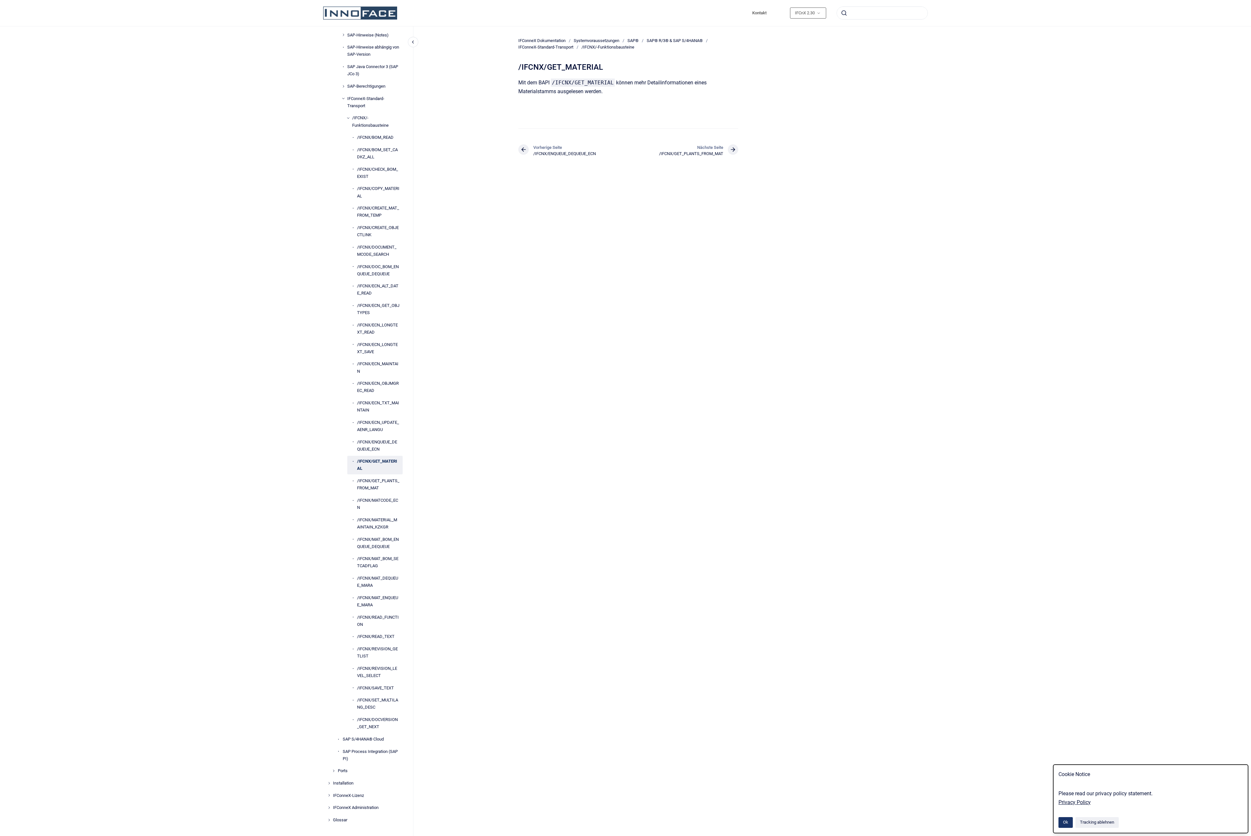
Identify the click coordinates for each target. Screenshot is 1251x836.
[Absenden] (844, 13)
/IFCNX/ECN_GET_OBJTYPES (378, 309)
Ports (343, 770)
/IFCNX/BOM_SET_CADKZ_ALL (377, 153)
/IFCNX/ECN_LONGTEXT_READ (377, 329)
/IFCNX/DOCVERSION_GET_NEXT (377, 723)
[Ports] (333, 770)
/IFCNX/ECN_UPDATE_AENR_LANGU (378, 426)
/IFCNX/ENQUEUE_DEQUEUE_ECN (377, 446)
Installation (343, 783)
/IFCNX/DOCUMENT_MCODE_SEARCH (376, 251)
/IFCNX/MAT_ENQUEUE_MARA (377, 601)
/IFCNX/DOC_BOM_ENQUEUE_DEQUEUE (378, 270)
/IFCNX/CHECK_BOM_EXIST (377, 173)
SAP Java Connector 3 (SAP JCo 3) (372, 70)
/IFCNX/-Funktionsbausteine (370, 121)
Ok (1065, 822)
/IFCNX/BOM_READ (375, 137)
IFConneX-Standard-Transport (365, 102)
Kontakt (759, 12)
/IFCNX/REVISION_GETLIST (377, 652)
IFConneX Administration (356, 807)
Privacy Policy (1074, 802)
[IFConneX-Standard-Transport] (343, 98)
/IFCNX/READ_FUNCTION (378, 621)
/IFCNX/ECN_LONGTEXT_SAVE (377, 348)
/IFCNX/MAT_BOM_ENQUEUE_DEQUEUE (378, 543)
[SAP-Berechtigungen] (343, 86)
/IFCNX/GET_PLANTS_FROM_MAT (378, 484)
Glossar (340, 819)
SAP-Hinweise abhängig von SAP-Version (373, 51)
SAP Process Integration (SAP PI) (370, 755)
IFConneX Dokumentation (542, 40)
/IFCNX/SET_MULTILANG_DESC (377, 704)
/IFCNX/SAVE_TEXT (375, 687)
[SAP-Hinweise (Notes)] (343, 34)
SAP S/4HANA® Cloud (363, 739)
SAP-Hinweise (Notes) (368, 35)
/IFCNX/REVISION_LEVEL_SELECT (377, 672)
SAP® (633, 40)
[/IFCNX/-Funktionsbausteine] (348, 118)
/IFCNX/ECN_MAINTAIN (377, 367)
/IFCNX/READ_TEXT (376, 636)
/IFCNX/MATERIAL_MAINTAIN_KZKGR (377, 523)
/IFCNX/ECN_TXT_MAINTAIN (378, 406)
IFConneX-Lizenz (348, 795)
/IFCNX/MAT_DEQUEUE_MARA (377, 582)
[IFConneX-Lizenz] (329, 795)
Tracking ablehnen (1097, 822)
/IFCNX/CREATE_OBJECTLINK (378, 231)
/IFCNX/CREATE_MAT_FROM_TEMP (378, 212)
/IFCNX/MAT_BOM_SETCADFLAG (377, 562)
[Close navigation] (413, 42)
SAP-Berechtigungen (366, 86)
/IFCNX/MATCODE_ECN (377, 504)
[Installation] (329, 783)
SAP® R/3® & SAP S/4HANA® (675, 40)
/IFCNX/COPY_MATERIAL (378, 192)
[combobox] (882, 13)
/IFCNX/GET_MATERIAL (377, 465)
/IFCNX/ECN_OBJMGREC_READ (378, 387)
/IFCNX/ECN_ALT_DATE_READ (377, 289)
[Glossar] (329, 820)
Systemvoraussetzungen (596, 40)
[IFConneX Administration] (329, 807)
